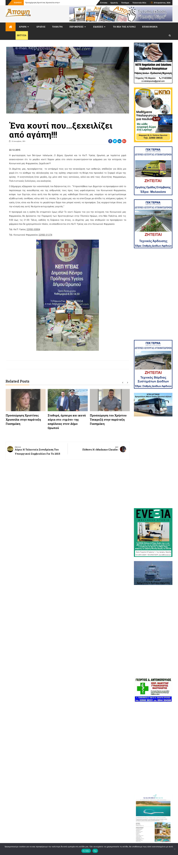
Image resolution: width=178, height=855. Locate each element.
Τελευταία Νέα (139, 2)
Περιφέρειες (76, 26)
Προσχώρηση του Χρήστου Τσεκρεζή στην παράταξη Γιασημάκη (108, 419)
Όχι (95, 851)
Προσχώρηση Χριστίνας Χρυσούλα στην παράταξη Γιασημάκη (23, 419)
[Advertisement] (153, 294)
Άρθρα (23, 26)
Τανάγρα (125, 2)
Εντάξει (86, 851)
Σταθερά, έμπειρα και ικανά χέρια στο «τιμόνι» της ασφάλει (50, 3)
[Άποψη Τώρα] (11, 27)
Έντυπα (103, 2)
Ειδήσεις (98, 26)
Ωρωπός (114, 2)
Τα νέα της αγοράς (124, 26)
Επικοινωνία (150, 26)
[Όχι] (174, 849)
